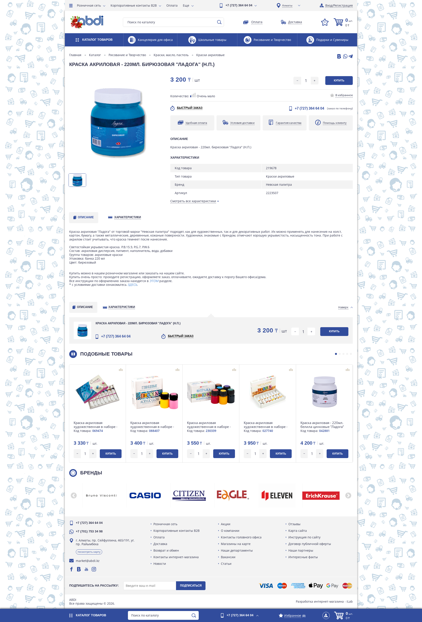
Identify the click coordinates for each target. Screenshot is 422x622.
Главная (75, 55)
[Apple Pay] (316, 585)
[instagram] (94, 569)
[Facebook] (71, 569)
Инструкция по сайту (304, 537)
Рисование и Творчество (127, 55)
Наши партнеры (300, 550)
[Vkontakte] (79, 569)
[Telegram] (350, 56)
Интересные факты (303, 557)
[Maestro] (281, 585)
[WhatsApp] (344, 56)
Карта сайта (297, 530)
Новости (159, 563)
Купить (339, 80)
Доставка (160, 544)
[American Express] (298, 585)
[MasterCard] (347, 585)
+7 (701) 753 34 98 (89, 531)
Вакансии (228, 557)
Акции (225, 524)
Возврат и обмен (166, 550)
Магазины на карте (236, 544)
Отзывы (294, 524)
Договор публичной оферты (309, 544)
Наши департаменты (237, 550)
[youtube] (86, 569)
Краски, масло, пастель (171, 55)
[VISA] (266, 585)
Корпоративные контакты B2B (134, 5)
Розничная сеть (89, 5)
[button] (336, 354)
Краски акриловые (210, 55)
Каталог (95, 55)
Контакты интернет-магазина (176, 557)
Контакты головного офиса (241, 537)
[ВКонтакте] (338, 56)
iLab (350, 601)
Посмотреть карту (89, 552)
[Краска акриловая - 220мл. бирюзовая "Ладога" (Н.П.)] (117, 122)
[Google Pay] (332, 585)
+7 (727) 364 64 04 (239, 5)
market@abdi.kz (88, 561)
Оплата (172, 5)
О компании (230, 530)
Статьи (226, 563)
